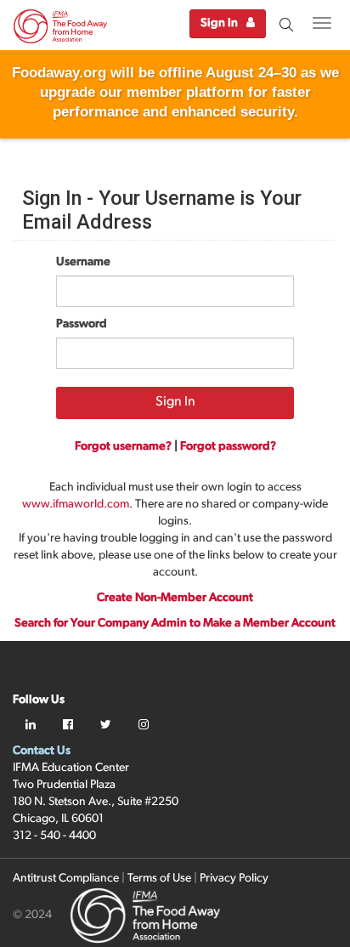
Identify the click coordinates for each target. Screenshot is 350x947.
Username (83, 262)
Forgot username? (123, 446)
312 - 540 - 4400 (54, 836)
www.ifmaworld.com (75, 504)
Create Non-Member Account (175, 598)
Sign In (219, 23)
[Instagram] (143, 726)
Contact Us (42, 751)
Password (81, 324)
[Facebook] (68, 726)
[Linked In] (30, 726)
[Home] (60, 28)
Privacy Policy (234, 878)
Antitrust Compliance (66, 878)
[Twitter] (106, 726)
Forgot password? (228, 446)
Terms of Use (159, 878)
